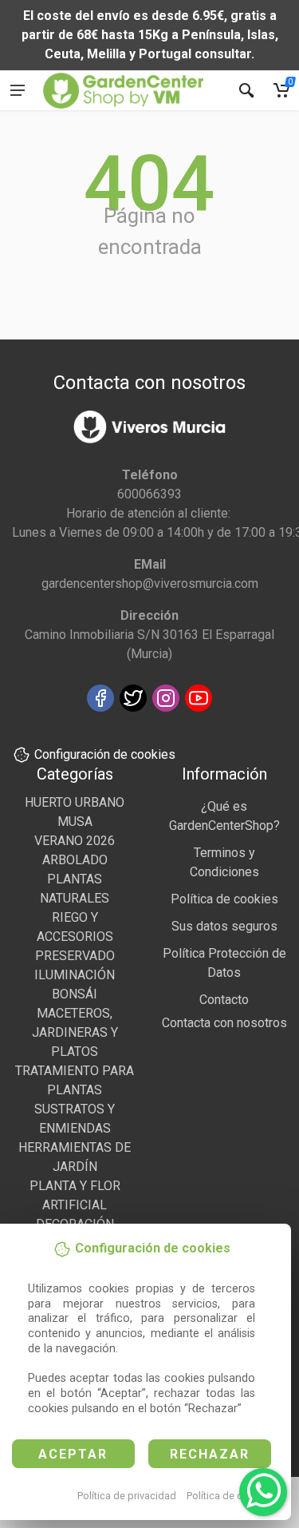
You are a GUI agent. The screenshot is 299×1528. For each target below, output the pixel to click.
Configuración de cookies (104, 754)
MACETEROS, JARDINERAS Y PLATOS (75, 1032)
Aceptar (73, 1454)
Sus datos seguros (224, 926)
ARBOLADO (75, 859)
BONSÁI (74, 994)
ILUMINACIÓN (74, 974)
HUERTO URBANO (74, 802)
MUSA (74, 821)
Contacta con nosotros (224, 1022)
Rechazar (210, 1454)
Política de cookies (230, 1496)
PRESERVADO (75, 955)
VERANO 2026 (74, 840)
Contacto (224, 999)
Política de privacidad (126, 1496)
